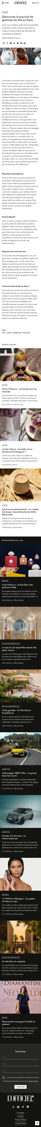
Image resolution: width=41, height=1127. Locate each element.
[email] (3, 43)
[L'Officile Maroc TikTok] (23, 1107)
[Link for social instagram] (18, 1107)
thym (8, 333)
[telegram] (24, 43)
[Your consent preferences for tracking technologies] (37, 1123)
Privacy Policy (33, 1081)
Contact (20, 1116)
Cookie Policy (20, 1123)
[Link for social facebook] (13, 1107)
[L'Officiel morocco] (20, 3)
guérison (16, 333)
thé (3, 333)
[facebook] (7, 43)
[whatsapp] (21, 43)
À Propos (20, 1113)
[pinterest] (10, 43)
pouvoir (26, 333)
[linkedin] (14, 43)
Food (5, 12)
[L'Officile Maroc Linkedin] (28, 1107)
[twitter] (17, 43)
